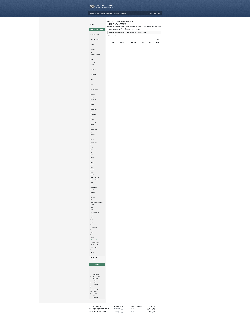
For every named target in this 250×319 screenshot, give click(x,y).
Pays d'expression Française (96, 29)
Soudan (92, 214)
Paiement (132, 311)
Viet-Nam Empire (95, 239)
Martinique (92, 157)
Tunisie (91, 232)
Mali (91, 152)
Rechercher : (145, 36)
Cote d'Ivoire (93, 87)
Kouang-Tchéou (93, 142)
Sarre (91, 207)
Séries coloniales (94, 32)
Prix (150, 42)
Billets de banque (94, 259)
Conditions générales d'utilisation (137, 317)
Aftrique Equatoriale (94, 39)
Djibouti (92, 102)
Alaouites (92, 44)
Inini (91, 137)
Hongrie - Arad (93, 129)
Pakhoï (91, 189)
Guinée (92, 117)
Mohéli (91, 167)
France (91, 22)
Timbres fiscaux (93, 257)
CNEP (90, 311)
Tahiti (91, 219)
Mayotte (92, 162)
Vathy (91, 234)
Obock (91, 182)
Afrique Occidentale (94, 42)
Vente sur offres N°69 (118, 309)
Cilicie (91, 79)
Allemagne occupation (95, 54)
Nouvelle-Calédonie (94, 177)
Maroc (91, 154)
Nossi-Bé (92, 174)
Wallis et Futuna (93, 247)
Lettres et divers (93, 254)
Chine (91, 77)
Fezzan (92, 104)
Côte (143, 42)
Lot (113, 42)
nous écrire (152, 312)
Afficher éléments (113, 35)
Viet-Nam (92, 237)
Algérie (91, 52)
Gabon (91, 107)
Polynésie (92, 192)
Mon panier (149, 13)
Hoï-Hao (92, 127)
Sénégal (92, 209)
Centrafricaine (93, 74)
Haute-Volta (92, 124)
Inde (91, 132)
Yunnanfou (92, 249)
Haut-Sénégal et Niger (95, 122)
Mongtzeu (92, 169)
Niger (91, 172)
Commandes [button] (117, 13)
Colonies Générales (94, 34)
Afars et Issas (93, 37)
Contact (91, 0)
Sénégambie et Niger (94, 212)
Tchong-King (93, 224)
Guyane (92, 119)
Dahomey (92, 94)
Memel (91, 164)
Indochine (92, 134)
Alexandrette (93, 47)
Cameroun (92, 64)
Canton (92, 67)
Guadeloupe (93, 114)
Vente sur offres (133, 309)
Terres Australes (93, 227)
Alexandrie (92, 49)
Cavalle (92, 72)
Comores (92, 82)
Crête (91, 92)
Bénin (91, 59)
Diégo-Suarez (93, 99)
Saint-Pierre (93, 204)
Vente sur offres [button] (109, 13)
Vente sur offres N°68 (118, 311)
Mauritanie (92, 159)
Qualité (122, 42)
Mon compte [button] (157, 13)
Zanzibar (92, 252)
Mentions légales (127, 317)
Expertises (123, 13)
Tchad (91, 222)
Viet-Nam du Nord (95, 242)
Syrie (91, 217)
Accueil (92, 13)
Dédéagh (92, 97)
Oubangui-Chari (93, 187)
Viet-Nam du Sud (95, 244)
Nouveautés (97, 13)
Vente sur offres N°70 (118, 308)
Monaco (92, 27)
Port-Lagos (92, 194)
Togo (91, 229)
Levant (91, 147)
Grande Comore (93, 109)
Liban (91, 112)
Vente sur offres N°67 (118, 312)
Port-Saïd (92, 197)
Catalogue (103, 13)
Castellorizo (93, 69)
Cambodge (92, 62)
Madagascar (93, 149)
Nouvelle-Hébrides (94, 179)
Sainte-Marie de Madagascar (96, 202)
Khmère (92, 139)
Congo (91, 84)
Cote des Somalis (94, 89)
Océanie (92, 184)
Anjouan (92, 57)
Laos (91, 144)
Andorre (92, 24)
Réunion (92, 199)
